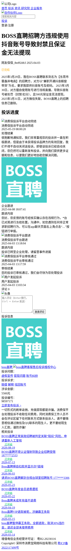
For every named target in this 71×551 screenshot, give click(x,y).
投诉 (11, 8)
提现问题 (19, 375)
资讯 (18, 8)
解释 (11, 384)
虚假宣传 (7, 375)
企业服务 (36, 8)
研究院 (26, 8)
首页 (4, 8)
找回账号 (20, 384)
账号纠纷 (32, 375)
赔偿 (4, 384)
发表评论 (39, 311)
